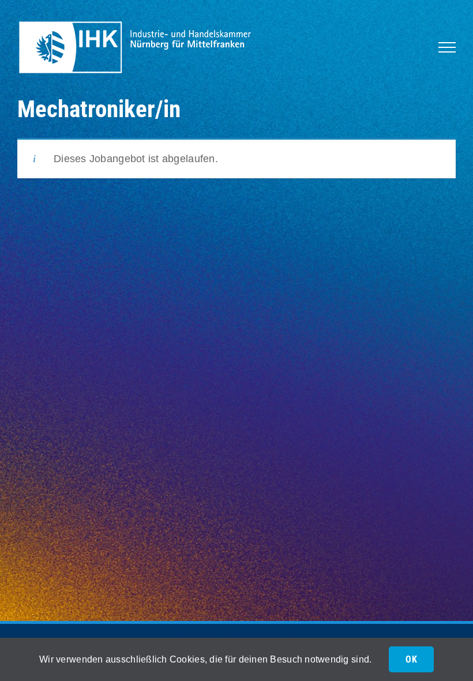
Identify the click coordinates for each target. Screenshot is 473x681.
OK (411, 659)
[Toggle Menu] (447, 47)
